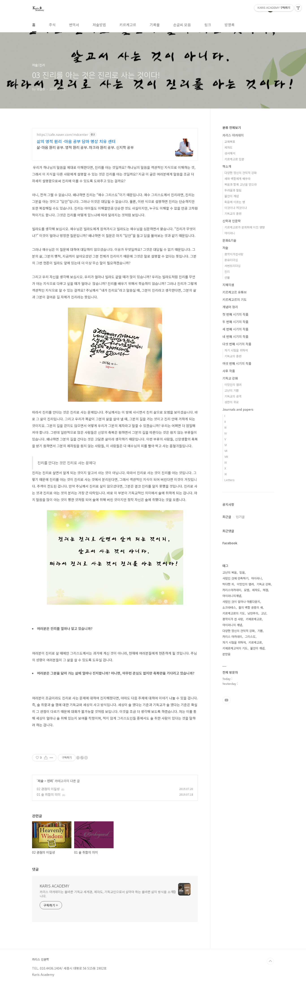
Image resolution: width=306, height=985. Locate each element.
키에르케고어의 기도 (235, 648)
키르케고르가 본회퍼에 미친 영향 (244, 227)
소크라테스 (229, 607)
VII (225, 451)
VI (225, 445)
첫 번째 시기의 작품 (235, 314)
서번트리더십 (232, 266)
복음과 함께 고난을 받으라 (240, 184)
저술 (40, 781)
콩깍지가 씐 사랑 (232, 619)
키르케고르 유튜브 (234, 292)
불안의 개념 (231, 196)
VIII (226, 456)
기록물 (155, 24)
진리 (50, 781)
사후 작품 (228, 371)
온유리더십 (231, 260)
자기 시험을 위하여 (236, 350)
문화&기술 (229, 240)
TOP (270, 961)
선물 (227, 277)
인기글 (240, 516)
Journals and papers (237, 409)
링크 (207, 24)
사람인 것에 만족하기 (235, 578)
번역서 (74, 24)
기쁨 (260, 631)
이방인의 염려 (232, 384)
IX (225, 462)
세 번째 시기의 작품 (235, 329)
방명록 (229, 24)
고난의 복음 (229, 572)
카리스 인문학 (40, 959)
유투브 (226, 700)
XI (225, 474)
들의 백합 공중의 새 (251, 607)
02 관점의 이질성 (48, 789)
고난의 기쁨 (231, 390)
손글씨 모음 (182, 24)
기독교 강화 (230, 378)
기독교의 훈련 (232, 213)
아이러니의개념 (231, 596)
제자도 (228, 147)
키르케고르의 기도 (234, 299)
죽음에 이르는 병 (234, 202)
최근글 (226, 516)
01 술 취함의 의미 (48, 794)
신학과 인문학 (231, 221)
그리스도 (250, 636)
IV (225, 433)
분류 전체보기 (231, 127)
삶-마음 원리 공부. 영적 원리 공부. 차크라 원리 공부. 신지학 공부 (85, 147)
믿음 (242, 572)
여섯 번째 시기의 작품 (236, 363)
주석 (52, 24)
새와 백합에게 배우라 (237, 178)
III (225, 427)
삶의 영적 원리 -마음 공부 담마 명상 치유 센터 (76, 141)
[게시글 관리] (51, 757)
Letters (229, 480)
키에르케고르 (254, 619)
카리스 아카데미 (233, 135)
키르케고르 (127, 24)
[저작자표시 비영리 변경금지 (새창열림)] (82, 757)
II (225, 421)
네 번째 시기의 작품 (235, 336)
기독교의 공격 (232, 396)
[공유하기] (46, 757)
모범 (246, 590)
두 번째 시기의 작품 (235, 321)
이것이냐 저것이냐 (235, 208)
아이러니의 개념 (232, 625)
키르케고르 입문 (234, 159)
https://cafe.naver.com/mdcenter (62, 135)
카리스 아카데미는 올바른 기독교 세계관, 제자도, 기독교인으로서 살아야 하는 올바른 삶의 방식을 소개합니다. (108, 894)
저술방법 (99, 24)
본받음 (226, 654)
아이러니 (229, 233)
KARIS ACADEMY (54, 885)
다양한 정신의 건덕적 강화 (240, 173)
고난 (263, 613)
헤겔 (265, 590)
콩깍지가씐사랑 (233, 254)
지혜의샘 (228, 284)
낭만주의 (253, 613)
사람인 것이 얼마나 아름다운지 (241, 601)
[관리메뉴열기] (298, 7)
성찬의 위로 (231, 402)
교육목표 (229, 141)
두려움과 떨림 (232, 190)
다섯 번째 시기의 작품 (236, 344)
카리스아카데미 (231, 590)
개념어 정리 (230, 307)
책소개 (226, 166)
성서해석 (229, 153)
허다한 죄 (228, 584)
